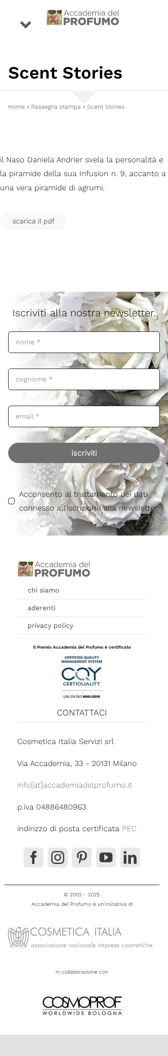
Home (16, 106)
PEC (129, 828)
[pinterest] (82, 857)
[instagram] (58, 857)
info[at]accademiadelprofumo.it (74, 784)
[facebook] (34, 857)
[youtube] (106, 857)
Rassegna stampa (56, 106)
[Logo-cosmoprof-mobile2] (82, 994)
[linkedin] (130, 857)
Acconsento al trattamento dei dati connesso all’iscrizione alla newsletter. (89, 500)
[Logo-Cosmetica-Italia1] (81, 926)
